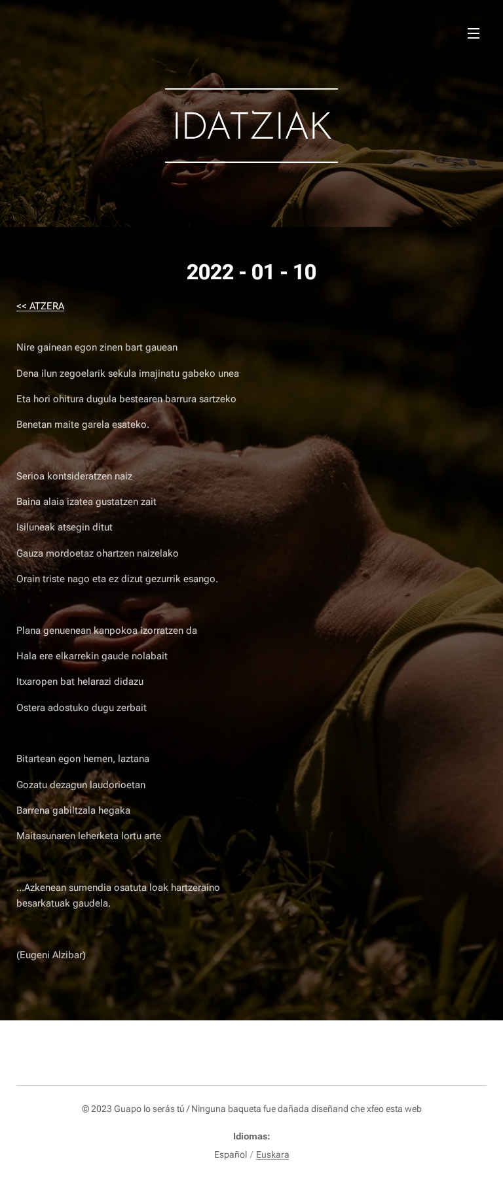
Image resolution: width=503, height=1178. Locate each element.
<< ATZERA (40, 306)
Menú (473, 33)
